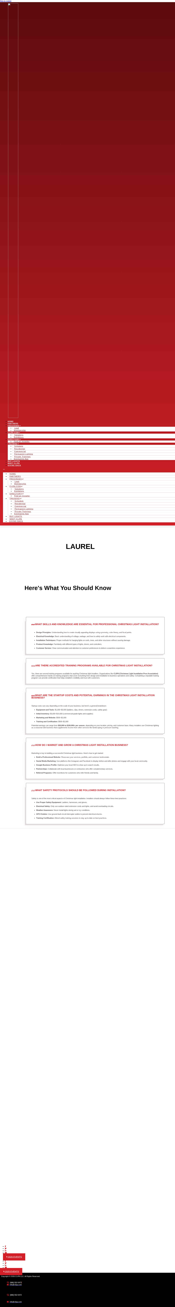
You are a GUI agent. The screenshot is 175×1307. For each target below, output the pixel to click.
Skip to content (5, 1)
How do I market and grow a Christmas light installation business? (81, 745)
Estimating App (21, 459)
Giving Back (14, 465)
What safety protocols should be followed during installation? (80, 790)
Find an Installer (22, 442)
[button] (95, 624)
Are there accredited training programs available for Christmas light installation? (93, 665)
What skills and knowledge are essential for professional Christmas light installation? (97, 624)
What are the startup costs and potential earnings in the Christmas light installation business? (93, 696)
